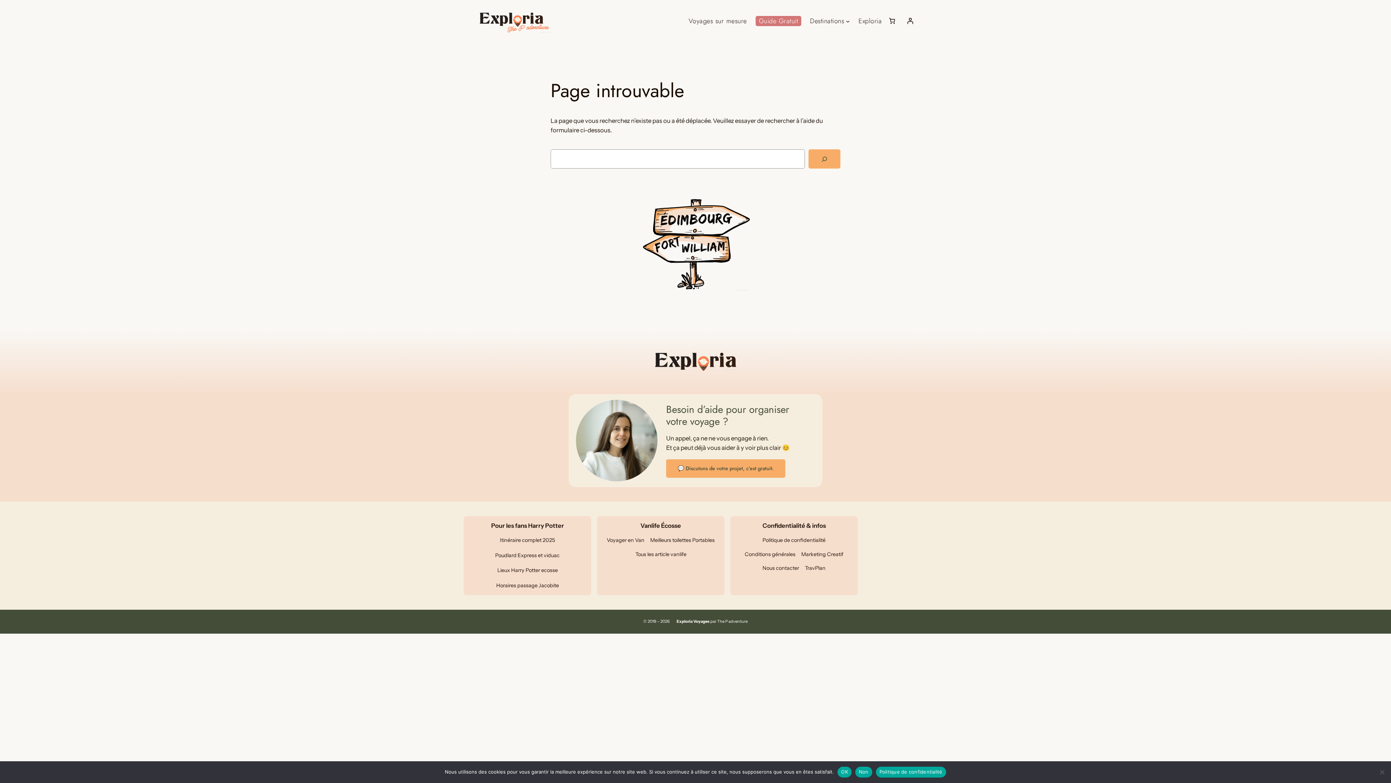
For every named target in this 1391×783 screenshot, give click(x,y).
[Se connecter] (910, 21)
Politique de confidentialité (911, 772)
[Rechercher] (824, 159)
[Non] (1382, 772)
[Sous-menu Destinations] (848, 21)
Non (864, 772)
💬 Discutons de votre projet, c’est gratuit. (726, 468)
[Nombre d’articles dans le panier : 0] (892, 21)
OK (844, 772)
